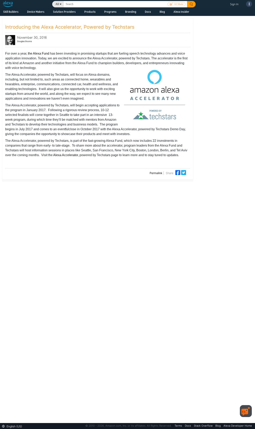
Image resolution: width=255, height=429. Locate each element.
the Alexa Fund (38, 53)
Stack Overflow (203, 425)
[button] (13, 426)
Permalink (156, 173)
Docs (148, 11)
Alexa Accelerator (65, 155)
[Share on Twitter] (183, 172)
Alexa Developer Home (238, 425)
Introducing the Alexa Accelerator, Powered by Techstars (69, 27)
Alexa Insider (181, 11)
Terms (179, 425)
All (57, 4)
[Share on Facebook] (178, 172)
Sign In (234, 4)
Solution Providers (64, 11)
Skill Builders (11, 11)
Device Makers (35, 11)
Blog (162, 11)
